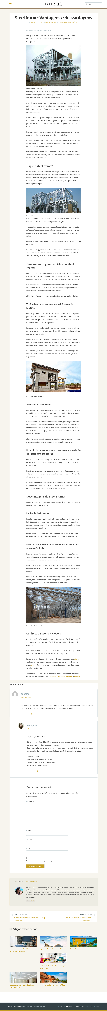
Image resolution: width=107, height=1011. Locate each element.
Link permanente (26, 697)
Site (29, 848)
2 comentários (50, 22)
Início (61, 1006)
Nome (30, 830)
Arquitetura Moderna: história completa (51, 949)
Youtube (77, 676)
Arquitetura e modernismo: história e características (78, 918)
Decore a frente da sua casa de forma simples (83, 949)
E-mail (30, 839)
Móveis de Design (80, 1006)
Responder (27, 714)
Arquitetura (63, 22)
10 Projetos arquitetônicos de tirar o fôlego (52, 985)
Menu (10, 3)
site (75, 659)
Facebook (61, 676)
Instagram (54, 676)
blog (32, 665)
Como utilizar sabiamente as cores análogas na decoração (31, 918)
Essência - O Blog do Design (15, 1006)
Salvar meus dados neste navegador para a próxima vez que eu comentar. (47, 861)
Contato (97, 1006)
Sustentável (72, 22)
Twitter (31, 900)
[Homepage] (53, 4)
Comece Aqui (69, 1006)
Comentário (32, 801)
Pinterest (69, 676)
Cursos (90, 1006)
